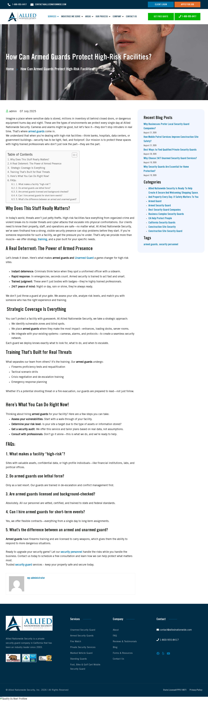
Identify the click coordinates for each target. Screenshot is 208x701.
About (116, 630)
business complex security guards (166, 214)
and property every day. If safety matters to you (173, 197)
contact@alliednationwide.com (50, 5)
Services (52, 17)
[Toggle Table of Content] (73, 155)
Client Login (161, 5)
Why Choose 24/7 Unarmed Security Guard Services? (170, 158)
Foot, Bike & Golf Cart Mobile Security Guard (85, 667)
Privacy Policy (196, 690)
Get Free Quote (161, 17)
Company (117, 17)
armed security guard (159, 205)
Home (10, 69)
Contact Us (131, 17)
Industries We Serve (70, 17)
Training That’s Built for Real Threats (30, 172)
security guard (23, 565)
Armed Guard (154, 201)
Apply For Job (187, 5)
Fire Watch (75, 642)
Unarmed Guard (84, 258)
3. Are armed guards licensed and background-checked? (42, 192)
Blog (115, 647)
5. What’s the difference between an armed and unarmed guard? (46, 199)
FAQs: (13, 180)
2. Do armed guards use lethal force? (33, 188)
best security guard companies (164, 210)
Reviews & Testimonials (125, 642)
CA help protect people (160, 218)
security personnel (71, 552)
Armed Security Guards (81, 636)
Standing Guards (78, 659)
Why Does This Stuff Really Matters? (29, 159)
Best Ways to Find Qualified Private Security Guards (170, 150)
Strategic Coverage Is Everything (27, 168)
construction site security (162, 227)
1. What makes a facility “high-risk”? (33, 184)
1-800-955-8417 (19, 5)
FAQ (115, 636)
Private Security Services (82, 647)
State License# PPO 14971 (175, 690)
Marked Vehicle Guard (81, 653)
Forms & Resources (123, 653)
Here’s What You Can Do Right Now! (29, 176)
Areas (88, 17)
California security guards (161, 222)
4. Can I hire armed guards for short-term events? (39, 196)
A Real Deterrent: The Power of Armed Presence (35, 164)
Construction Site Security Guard (165, 231)
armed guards (36, 131)
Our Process (102, 17)
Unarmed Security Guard (82, 630)
